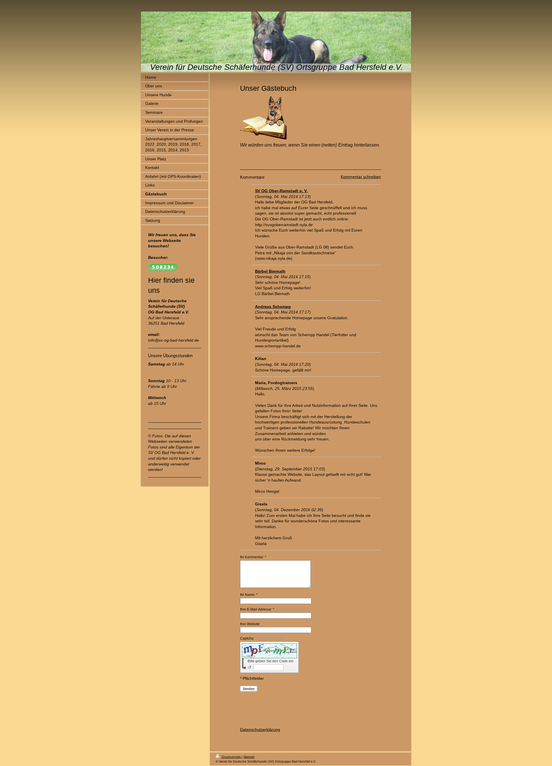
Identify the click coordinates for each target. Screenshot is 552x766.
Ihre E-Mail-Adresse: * (272, 609)
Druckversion (231, 757)
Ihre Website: (250, 624)
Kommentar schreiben (361, 176)
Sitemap (248, 757)
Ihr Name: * (249, 595)
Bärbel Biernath (270, 271)
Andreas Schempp (273, 306)
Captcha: (262, 638)
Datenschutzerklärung (260, 729)
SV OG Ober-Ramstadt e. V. (281, 190)
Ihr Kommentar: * (253, 557)
